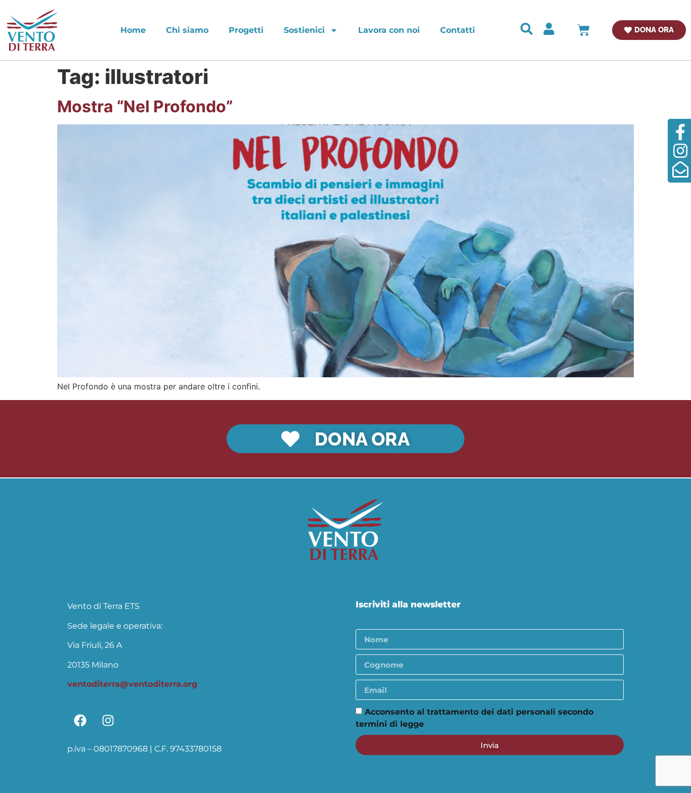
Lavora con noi (389, 30)
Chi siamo (187, 30)
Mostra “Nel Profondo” (145, 106)
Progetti (246, 30)
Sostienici (304, 30)
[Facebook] (80, 720)
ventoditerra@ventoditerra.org (132, 684)
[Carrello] (583, 30)
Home (133, 30)
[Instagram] (107, 720)
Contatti (457, 30)
